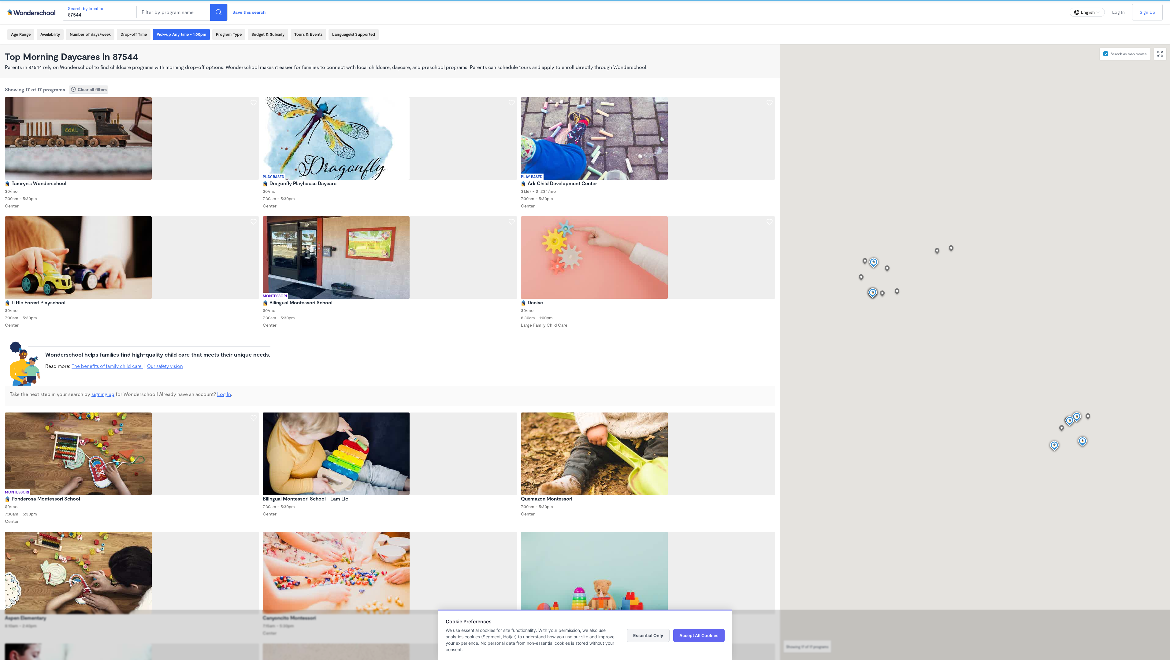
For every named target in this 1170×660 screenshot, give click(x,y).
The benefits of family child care (107, 366)
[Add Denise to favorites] (769, 222)
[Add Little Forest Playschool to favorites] (253, 222)
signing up (102, 394)
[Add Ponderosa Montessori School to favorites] (253, 418)
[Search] (218, 12)
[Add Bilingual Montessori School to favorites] (511, 222)
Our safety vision (165, 366)
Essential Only (648, 635)
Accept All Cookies (699, 635)
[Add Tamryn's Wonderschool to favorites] (253, 102)
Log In (1118, 12)
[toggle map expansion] (1160, 54)
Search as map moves (1129, 54)
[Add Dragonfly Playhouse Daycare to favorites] (511, 102)
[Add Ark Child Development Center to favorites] (769, 102)
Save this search (249, 12)
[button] (1077, 417)
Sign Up (1147, 12)
